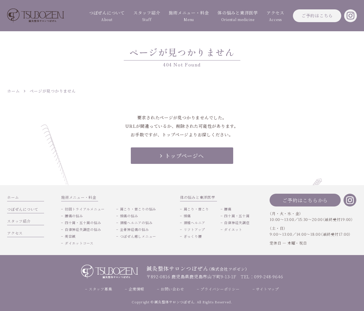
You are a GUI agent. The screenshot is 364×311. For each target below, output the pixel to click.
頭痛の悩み (129, 215)
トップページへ (184, 155)
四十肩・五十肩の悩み (83, 222)
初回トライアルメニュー (85, 208)
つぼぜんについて (107, 16)
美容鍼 (70, 236)
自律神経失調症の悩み (83, 229)
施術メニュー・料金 (189, 16)
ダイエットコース (79, 243)
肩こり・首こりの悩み (138, 208)
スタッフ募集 (100, 289)
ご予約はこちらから (305, 200)
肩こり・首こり (196, 208)
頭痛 (187, 215)
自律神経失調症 (236, 222)
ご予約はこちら (317, 15)
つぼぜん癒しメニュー (138, 236)
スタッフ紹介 (146, 16)
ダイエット (233, 229)
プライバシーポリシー (219, 289)
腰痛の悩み (74, 215)
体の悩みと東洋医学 (238, 16)
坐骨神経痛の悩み (134, 229)
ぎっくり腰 (193, 236)
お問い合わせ (172, 289)
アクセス (275, 16)
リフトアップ (194, 229)
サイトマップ (267, 289)
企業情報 (136, 289)
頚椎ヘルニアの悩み (136, 222)
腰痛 (227, 208)
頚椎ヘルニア (194, 222)
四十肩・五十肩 (236, 215)
